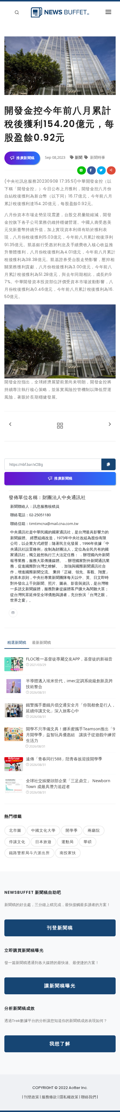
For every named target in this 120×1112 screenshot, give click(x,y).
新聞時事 (97, 157)
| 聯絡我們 (88, 1097)
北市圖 (15, 830)
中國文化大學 (43, 830)
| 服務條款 (49, 1097)
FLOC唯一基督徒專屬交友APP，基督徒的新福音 (69, 659)
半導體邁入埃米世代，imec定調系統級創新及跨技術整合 (69, 683)
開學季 (72, 830)
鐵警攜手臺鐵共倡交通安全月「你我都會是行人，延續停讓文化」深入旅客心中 (71, 707)
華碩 (88, 841)
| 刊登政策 (31, 1097)
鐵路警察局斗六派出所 (29, 852)
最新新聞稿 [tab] (41, 642)
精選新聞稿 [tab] (16, 642)
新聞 (79, 157)
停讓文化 (17, 841)
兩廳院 (94, 830)
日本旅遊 (43, 841)
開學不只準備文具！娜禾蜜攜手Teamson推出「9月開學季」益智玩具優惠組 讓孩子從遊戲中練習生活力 (71, 734)
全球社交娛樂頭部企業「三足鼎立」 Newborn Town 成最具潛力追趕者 (68, 783)
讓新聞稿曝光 (60, 985)
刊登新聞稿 (60, 927)
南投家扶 (68, 852)
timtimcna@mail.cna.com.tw (53, 523)
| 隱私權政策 (68, 1097)
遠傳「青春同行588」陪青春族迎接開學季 (64, 759)
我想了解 (60, 1043)
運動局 (67, 841)
